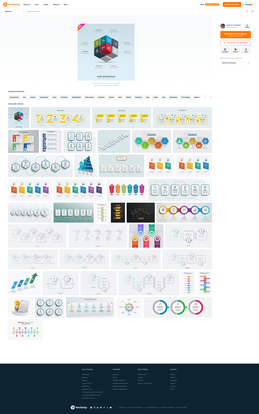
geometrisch (14, 97)
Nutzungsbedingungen (152, 407)
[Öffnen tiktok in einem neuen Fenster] (104, 407)
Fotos (37, 4)
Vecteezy (85, 377)
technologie (185, 97)
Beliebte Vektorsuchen (120, 383)
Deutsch (173, 383)
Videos (45, 4)
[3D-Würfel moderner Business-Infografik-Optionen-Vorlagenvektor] (18, 117)
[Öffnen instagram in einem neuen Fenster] (94, 407)
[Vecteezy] (11, 4)
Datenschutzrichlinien (167, 407)
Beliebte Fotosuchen (120, 386)
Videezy (84, 380)
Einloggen (248, 4)
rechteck (138, 97)
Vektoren (26, 4)
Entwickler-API (87, 389)
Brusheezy (85, 374)
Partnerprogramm (119, 380)
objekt (128, 97)
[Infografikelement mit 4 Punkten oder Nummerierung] (23, 141)
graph (155, 97)
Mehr (65, 4)
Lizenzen (116, 374)
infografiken (76, 97)
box (24, 97)
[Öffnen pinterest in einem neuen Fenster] (101, 407)
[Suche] (247, 11)
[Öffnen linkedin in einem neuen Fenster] (98, 407)
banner (111, 97)
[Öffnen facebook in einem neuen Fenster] (91, 407)
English (172, 374)
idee (120, 97)
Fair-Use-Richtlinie (181, 407)
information (89, 97)
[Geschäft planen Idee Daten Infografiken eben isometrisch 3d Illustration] (20, 307)
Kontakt (140, 377)
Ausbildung (86, 386)
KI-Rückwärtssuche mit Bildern (92, 392)
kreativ (32, 97)
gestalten (64, 97)
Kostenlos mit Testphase (235, 35)
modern (197, 97)
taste (54, 97)
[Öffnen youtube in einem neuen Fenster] (111, 407)
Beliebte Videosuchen (120, 389)
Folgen (247, 27)
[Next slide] (209, 97)
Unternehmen (86, 383)
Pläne (202, 4)
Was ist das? (238, 58)
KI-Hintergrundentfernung (91, 395)
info (147, 97)
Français (173, 386)
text (163, 97)
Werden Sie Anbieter (145, 383)
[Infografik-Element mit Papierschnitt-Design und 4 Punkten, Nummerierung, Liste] (51, 141)
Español (172, 377)
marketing (173, 97)
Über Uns (141, 380)
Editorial (56, 4)
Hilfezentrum (142, 374)
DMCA (115, 377)
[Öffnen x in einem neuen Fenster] (107, 407)
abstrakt (101, 97)
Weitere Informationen (229, 63)
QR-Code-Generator (88, 398)
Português (173, 380)
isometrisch (44, 97)
